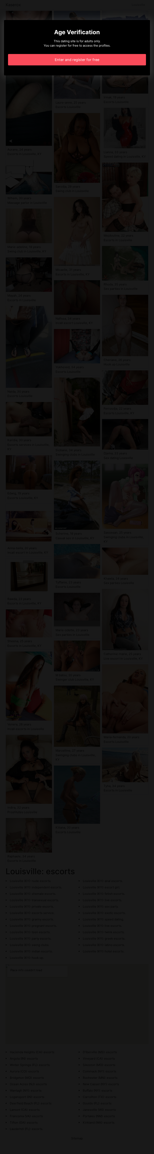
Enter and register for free (77, 60)
